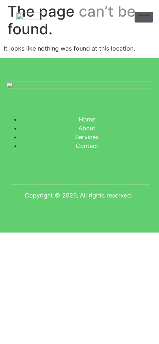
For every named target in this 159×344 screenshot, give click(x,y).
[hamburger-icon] (144, 17)
